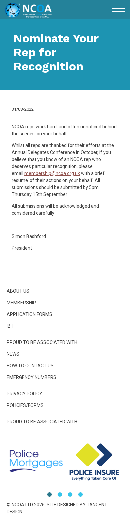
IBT (65, 373)
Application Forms (29, 314)
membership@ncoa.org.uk (52, 173)
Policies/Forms (65, 437)
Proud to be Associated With (65, 386)
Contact (65, 411)
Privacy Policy (24, 393)
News (65, 399)
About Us (65, 335)
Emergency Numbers (65, 424)
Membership (65, 348)
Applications (65, 361)
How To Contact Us (30, 365)
